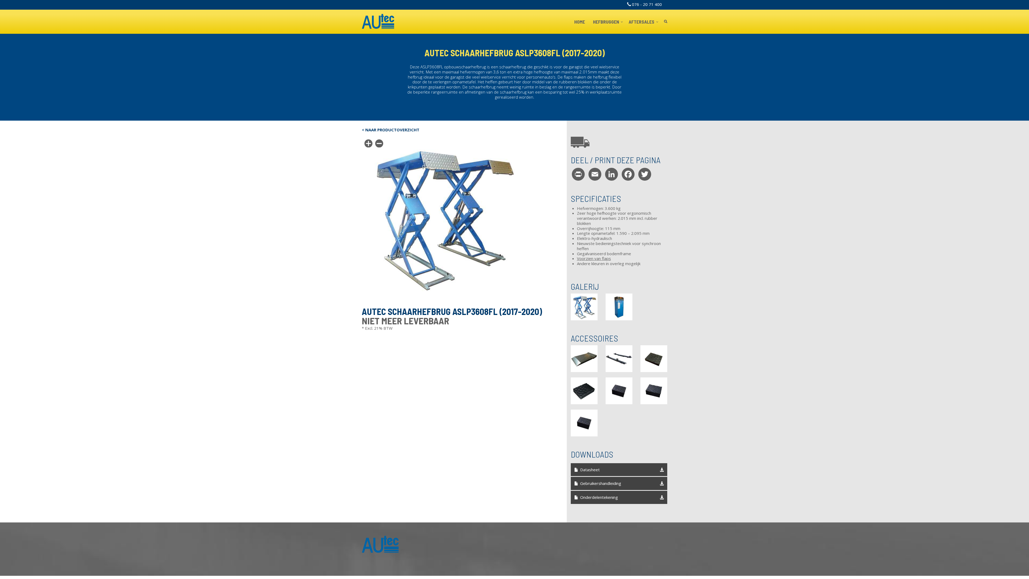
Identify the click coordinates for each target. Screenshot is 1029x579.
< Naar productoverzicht (390, 129)
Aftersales (642, 21)
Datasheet (590, 469)
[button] (584, 307)
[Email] (595, 174)
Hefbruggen (606, 21)
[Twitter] (644, 174)
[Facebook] (628, 174)
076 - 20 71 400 (647, 4)
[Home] (378, 21)
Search (665, 22)
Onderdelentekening (599, 497)
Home (579, 21)
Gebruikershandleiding (600, 483)
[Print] (578, 174)
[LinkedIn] (611, 174)
